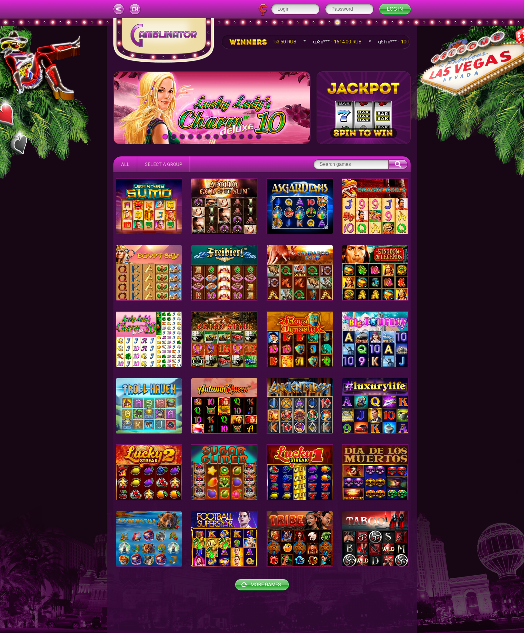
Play (212, 108)
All (125, 164)
